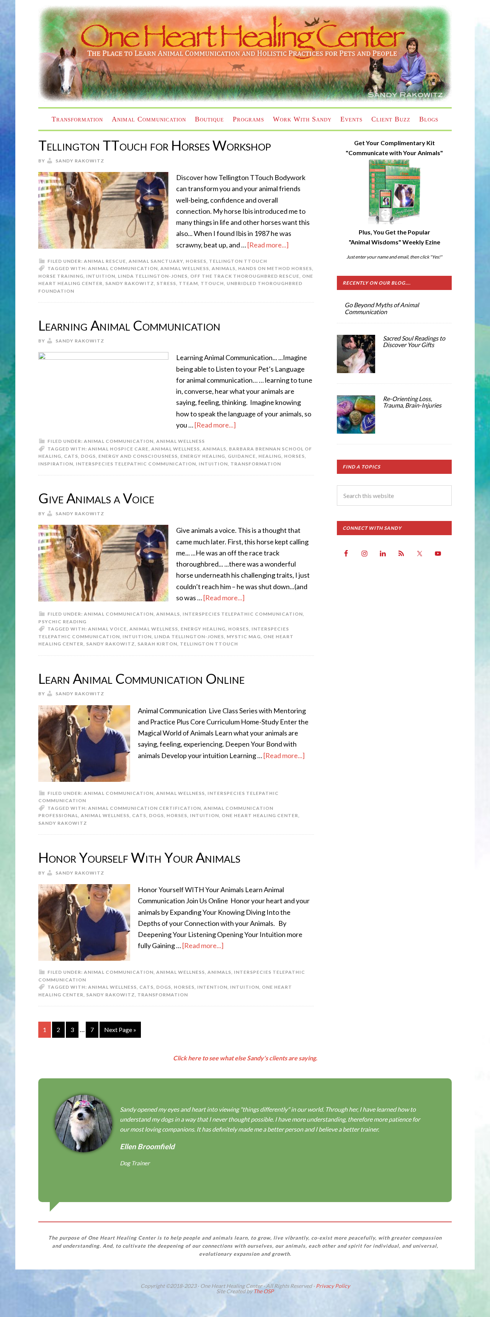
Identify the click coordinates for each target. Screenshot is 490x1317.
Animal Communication (123, 268)
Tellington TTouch (238, 261)
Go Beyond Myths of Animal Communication (382, 308)
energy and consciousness (138, 456)
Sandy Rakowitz (129, 283)
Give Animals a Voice (96, 498)
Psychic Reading (62, 621)
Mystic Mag (244, 636)
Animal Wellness (184, 268)
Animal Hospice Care (118, 449)
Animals (168, 614)
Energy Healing (202, 456)
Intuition (100, 276)
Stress (166, 283)
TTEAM (188, 283)
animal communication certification (144, 808)
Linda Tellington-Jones (153, 276)
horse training (60, 276)
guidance (242, 456)
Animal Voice (107, 629)
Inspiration (55, 464)
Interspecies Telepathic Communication (136, 464)
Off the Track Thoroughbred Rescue (244, 276)
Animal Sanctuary (156, 261)
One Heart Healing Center (245, 53)
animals (223, 268)
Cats (71, 456)
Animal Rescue (105, 261)
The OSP (263, 1291)
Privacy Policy (333, 1286)
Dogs (88, 456)
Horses (196, 261)
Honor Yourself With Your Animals (139, 857)
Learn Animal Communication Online (141, 678)
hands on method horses (275, 268)
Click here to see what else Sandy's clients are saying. (245, 1057)
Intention (212, 987)
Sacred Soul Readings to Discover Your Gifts (414, 341)
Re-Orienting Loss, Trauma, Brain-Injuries (412, 402)
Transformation (255, 464)
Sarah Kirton (157, 644)
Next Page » (120, 1029)
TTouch (212, 283)
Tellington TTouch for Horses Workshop (154, 145)
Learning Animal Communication (129, 325)
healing (269, 456)
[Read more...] (268, 245)
